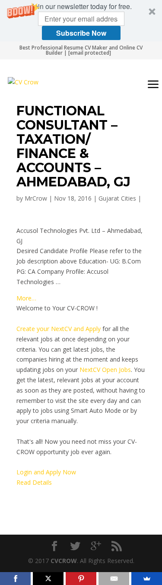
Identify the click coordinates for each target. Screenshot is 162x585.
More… (26, 298)
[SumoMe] (146, 578)
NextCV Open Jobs (105, 369)
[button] (81, 20)
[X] (48, 578)
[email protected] (89, 52)
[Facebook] (15, 578)
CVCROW (64, 561)
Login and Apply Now (46, 472)
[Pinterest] (81, 578)
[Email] (113, 578)
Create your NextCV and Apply (58, 329)
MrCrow (36, 198)
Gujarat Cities (117, 198)
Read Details (34, 482)
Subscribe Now (81, 33)
